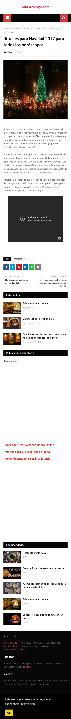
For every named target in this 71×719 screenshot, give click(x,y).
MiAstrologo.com (35, 7)
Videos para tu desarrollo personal (27, 451)
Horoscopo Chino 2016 (35, 552)
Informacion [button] (28, 703)
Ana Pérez (8, 52)
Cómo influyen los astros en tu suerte (43, 568)
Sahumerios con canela (35, 303)
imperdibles (16, 28)
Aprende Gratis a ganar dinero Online (29, 445)
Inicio (5, 28)
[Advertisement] (35, 501)
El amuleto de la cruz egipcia (38, 318)
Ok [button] (9, 712)
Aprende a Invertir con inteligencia (27, 458)
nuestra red (18, 649)
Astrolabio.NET (11, 642)
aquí (28, 666)
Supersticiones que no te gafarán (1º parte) (43, 616)
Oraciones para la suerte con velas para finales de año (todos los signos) (44, 336)
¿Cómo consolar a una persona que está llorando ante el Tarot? (44, 585)
